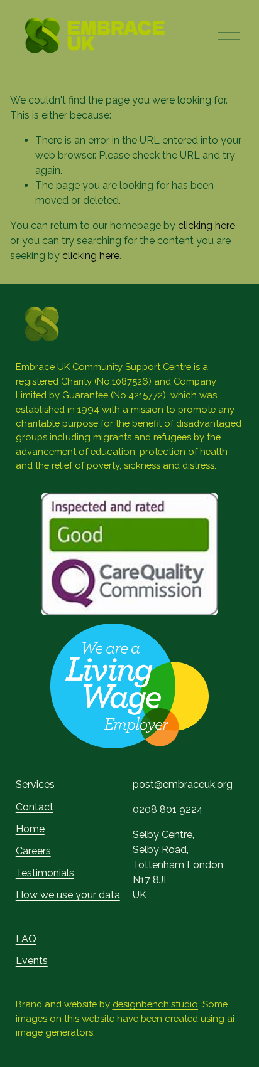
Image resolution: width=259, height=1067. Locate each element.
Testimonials (45, 873)
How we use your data (68, 895)
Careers (33, 851)
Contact (34, 807)
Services (35, 784)
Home (30, 829)
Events (32, 961)
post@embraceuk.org (183, 784)
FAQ (26, 939)
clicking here (206, 225)
